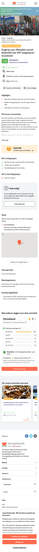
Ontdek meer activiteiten (22, 150)
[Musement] (19, 3)
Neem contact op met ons (10, 507)
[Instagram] (35, 436)
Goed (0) (8, 335)
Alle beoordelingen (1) (13, 328)
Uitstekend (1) (9, 331)
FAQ (3, 504)
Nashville (10, 38)
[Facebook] (26, 436)
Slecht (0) (8, 342)
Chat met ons (19, 204)
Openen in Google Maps (18, 262)
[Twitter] (31, 436)
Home (3, 38)
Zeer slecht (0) (9, 345)
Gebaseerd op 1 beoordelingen (18, 62)
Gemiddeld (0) (9, 338)
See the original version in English (11, 13)
